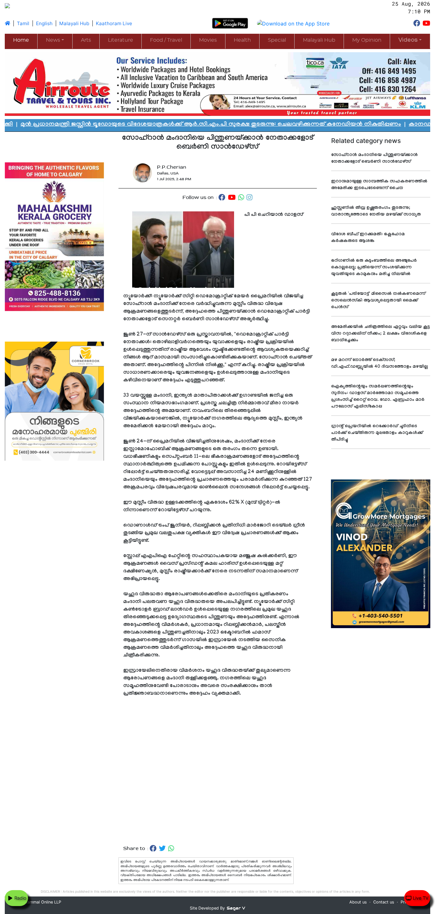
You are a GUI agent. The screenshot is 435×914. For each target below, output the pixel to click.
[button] (410, 41)
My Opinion (367, 40)
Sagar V (236, 908)
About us (358, 902)
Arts (86, 40)
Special (277, 40)
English (44, 23)
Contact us (383, 902)
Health (242, 40)
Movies (208, 40)
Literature (120, 40)
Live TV (420, 898)
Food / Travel (166, 40)
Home (21, 40)
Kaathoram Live (114, 23)
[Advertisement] (217, 771)
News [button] (53, 40)
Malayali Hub (74, 23)
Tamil (23, 23)
